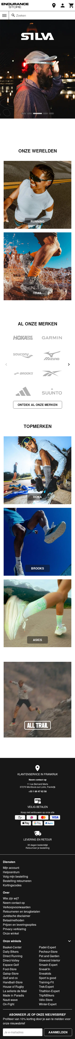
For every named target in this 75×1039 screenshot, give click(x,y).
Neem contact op (37, 779)
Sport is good (47, 978)
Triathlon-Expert (49, 991)
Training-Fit (46, 982)
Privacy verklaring (14, 929)
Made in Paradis (13, 995)
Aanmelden (58, 1032)
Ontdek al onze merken (38, 405)
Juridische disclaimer (16, 916)
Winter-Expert (47, 1004)
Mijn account (11, 868)
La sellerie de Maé (15, 991)
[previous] (6, 364)
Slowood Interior (49, 960)
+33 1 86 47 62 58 (38, 791)
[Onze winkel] (54, 5)
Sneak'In (44, 969)
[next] (68, 364)
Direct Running (12, 956)
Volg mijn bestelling (15, 876)
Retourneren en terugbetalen (21, 911)
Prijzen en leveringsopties (19, 924)
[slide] (23, 113)
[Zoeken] (13, 15)
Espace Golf (11, 965)
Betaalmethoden (13, 920)
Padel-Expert (47, 947)
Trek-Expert (46, 986)
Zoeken (21, 15)
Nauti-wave (10, 1000)
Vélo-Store (46, 1000)
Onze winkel (11, 933)
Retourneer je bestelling (38, 847)
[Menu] (4, 15)
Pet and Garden (49, 956)
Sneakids (45, 973)
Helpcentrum (11, 872)
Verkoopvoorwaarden (17, 907)
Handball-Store (13, 982)
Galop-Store (11, 973)
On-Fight (8, 1004)
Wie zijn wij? (11, 898)
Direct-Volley (11, 960)
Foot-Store (10, 969)
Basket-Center (12, 947)
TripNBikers (46, 995)
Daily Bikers (11, 951)
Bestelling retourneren (17, 881)
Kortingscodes (12, 885)
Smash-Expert (48, 965)
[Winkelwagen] (71, 5)
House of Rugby (13, 986)
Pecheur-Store (48, 951)
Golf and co (10, 978)
